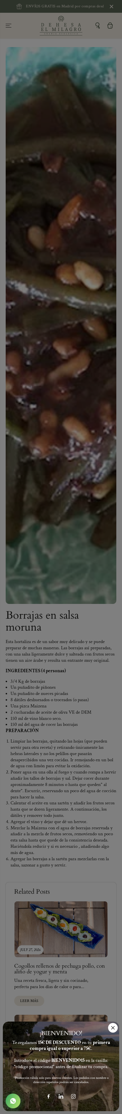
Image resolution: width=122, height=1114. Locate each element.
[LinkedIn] (61, 1096)
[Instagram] (73, 1096)
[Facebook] (48, 1096)
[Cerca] (113, 1028)
